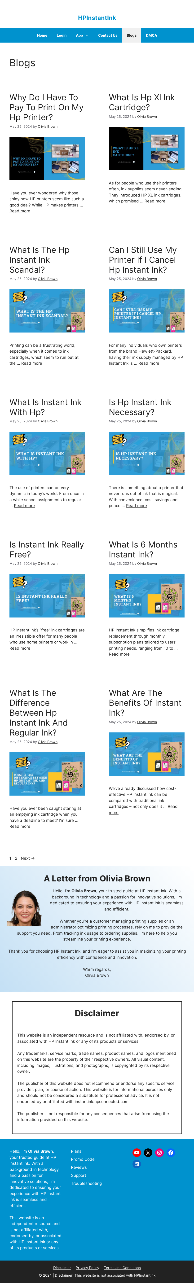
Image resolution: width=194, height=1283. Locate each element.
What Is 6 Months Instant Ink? (143, 549)
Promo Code (83, 1159)
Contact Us (107, 35)
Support (78, 1175)
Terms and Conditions (122, 1267)
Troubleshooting (86, 1183)
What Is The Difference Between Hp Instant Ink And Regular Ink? (38, 712)
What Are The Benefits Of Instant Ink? (145, 703)
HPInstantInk (97, 17)
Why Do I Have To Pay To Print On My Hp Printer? (46, 107)
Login (61, 35)
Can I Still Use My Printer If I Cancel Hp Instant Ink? (143, 260)
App (79, 35)
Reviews (79, 1167)
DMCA (151, 35)
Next (28, 858)
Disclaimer (62, 1267)
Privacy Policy (87, 1267)
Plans (76, 1151)
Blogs (132, 35)
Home (42, 35)
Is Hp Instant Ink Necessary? (140, 407)
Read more (19, 211)
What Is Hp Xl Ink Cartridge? (142, 102)
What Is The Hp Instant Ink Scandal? (39, 260)
